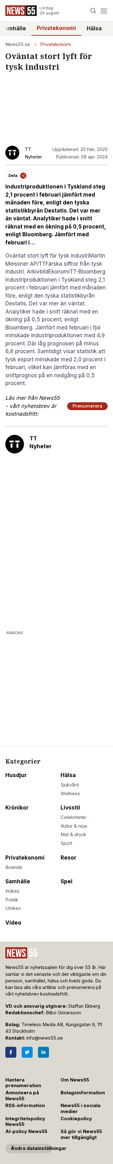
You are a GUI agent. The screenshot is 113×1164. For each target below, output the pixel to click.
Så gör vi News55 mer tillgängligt (81, 1134)
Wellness (70, 793)
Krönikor (17, 808)
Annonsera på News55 (22, 1095)
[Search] (93, 11)
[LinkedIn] (43, 1052)
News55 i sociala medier (80, 1108)
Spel (67, 881)
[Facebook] (10, 1052)
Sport (66, 843)
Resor (68, 858)
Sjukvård (70, 785)
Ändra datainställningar (31, 1148)
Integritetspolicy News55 (25, 1121)
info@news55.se (44, 1038)
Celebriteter (73, 817)
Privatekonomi (56, 28)
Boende (13, 867)
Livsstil (70, 808)
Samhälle (17, 881)
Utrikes (13, 908)
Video (13, 923)
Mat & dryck (73, 834)
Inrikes (12, 891)
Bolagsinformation (83, 1093)
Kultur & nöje (74, 826)
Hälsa (94, 28)
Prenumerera (87, 406)
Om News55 (75, 1080)
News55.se (17, 44)
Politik (11, 900)
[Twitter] (27, 1052)
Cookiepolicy (76, 1118)
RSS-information (25, 1105)
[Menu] (104, 11)
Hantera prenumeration (23, 1083)
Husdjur (16, 775)
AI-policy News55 (26, 1131)
